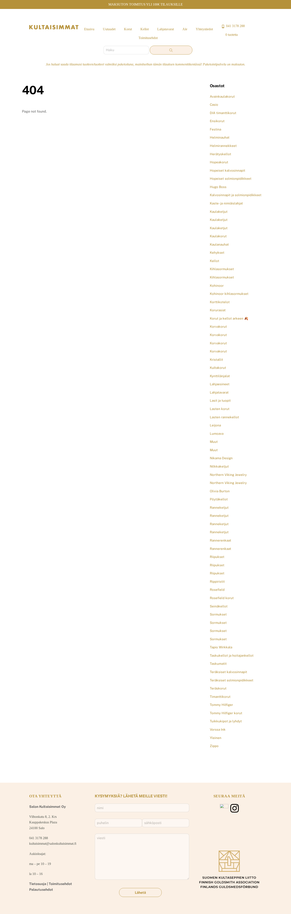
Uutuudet (109, 29)
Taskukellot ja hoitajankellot (232, 655)
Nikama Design (221, 458)
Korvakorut (218, 326)
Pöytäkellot (219, 499)
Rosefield (217, 589)
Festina (215, 129)
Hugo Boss (218, 187)
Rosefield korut (222, 598)
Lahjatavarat (165, 29)
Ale (184, 29)
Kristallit (216, 359)
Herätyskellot (220, 154)
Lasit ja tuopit (220, 400)
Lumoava (216, 433)
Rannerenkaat (220, 540)
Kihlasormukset (222, 269)
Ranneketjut (219, 507)
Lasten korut (219, 409)
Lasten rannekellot (224, 417)
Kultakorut (218, 367)
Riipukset (217, 557)
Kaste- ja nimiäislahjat (226, 203)
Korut (128, 29)
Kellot (144, 29)
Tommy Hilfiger (221, 705)
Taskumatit (218, 663)
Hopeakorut (219, 162)
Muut (214, 441)
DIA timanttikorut (223, 113)
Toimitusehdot (148, 38)
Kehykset (217, 252)
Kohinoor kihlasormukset (229, 293)
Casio (214, 104)
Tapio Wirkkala (221, 647)
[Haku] (171, 50)
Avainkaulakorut (222, 96)
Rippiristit (217, 581)
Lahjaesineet (219, 384)
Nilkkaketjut (219, 466)
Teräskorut (218, 688)
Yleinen (215, 738)
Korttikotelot (220, 302)
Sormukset (218, 614)
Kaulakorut (218, 236)
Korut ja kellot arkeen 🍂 (229, 318)
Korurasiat (218, 310)
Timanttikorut (220, 696)
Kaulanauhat (219, 244)
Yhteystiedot (204, 29)
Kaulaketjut (219, 211)
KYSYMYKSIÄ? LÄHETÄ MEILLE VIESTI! (131, 796)
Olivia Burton (220, 491)
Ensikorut (217, 121)
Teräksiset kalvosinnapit (228, 672)
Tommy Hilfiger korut (226, 713)
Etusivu (89, 29)
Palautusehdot (41, 890)
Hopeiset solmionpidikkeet (230, 178)
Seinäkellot (219, 606)
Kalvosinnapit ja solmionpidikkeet (235, 195)
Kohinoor (217, 285)
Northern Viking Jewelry (228, 475)
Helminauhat (219, 137)
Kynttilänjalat (220, 376)
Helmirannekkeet (223, 146)
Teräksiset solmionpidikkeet (231, 680)
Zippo (214, 746)
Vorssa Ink (218, 729)
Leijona (215, 425)
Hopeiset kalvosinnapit (227, 170)
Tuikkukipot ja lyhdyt (226, 721)
